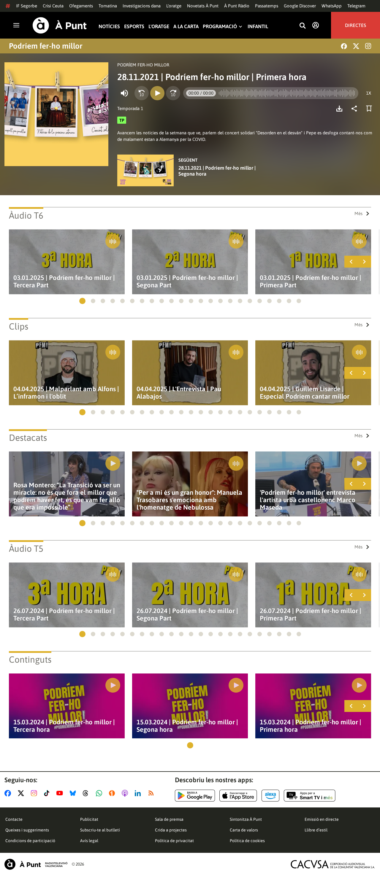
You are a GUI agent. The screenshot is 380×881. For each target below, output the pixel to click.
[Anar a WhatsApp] (100, 793)
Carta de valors (244, 830)
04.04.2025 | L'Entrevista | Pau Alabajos (179, 392)
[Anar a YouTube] (60, 793)
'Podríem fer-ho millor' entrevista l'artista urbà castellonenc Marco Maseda (307, 500)
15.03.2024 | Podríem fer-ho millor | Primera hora (310, 725)
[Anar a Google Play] (195, 796)
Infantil (258, 26)
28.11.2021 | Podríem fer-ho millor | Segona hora (217, 171)
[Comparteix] (356, 109)
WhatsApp (332, 5)
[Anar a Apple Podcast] (126, 793)
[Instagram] (368, 46)
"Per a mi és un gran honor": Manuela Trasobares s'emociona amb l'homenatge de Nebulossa (189, 500)
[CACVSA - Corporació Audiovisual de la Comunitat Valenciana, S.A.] (333, 864)
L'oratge (173, 5)
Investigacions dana (142, 5)
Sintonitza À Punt (246, 819)
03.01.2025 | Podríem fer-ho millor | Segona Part (187, 281)
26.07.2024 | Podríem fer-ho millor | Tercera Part (64, 614)
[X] (356, 46)
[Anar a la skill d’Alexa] (270, 796)
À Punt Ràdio (236, 5)
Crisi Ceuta (53, 5)
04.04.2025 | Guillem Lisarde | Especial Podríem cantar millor (304, 392)
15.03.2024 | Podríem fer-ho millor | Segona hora (187, 725)
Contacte (14, 819)
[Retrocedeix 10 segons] (141, 93)
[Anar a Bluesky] (74, 793)
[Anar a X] (22, 793)
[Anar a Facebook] (8, 793)
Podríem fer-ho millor (46, 46)
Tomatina (108, 5)
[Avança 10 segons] (173, 93)
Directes (355, 25)
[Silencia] (124, 93)
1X (368, 93)
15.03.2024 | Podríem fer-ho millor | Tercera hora (64, 725)
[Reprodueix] (157, 93)
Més (358, 213)
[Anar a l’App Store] (238, 796)
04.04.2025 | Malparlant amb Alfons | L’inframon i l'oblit (66, 392)
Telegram (356, 5)
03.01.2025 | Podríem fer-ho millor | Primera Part (310, 281)
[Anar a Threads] (87, 793)
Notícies (109, 26)
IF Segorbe (26, 5)
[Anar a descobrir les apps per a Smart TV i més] (309, 796)
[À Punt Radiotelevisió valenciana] (35, 864)
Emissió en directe (322, 819)
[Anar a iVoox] (113, 793)
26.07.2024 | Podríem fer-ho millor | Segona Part (187, 614)
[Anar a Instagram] (35, 793)
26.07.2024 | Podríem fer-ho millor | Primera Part (310, 614)
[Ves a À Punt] (60, 25)
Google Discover (300, 5)
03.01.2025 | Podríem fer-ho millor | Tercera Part (64, 281)
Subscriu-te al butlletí (100, 830)
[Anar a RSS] (152, 793)
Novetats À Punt (202, 5)
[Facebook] (344, 46)
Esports (134, 26)
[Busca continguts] (302, 26)
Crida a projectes (171, 830)
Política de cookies (247, 840)
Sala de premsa (169, 819)
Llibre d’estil (316, 830)
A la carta (186, 26)
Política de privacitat (174, 840)
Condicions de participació (30, 840)
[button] (82, 301)
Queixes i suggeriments (27, 830)
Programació (220, 26)
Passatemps (266, 5)
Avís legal (89, 840)
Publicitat (89, 819)
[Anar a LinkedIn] (139, 793)
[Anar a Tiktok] (48, 793)
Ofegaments (81, 5)
